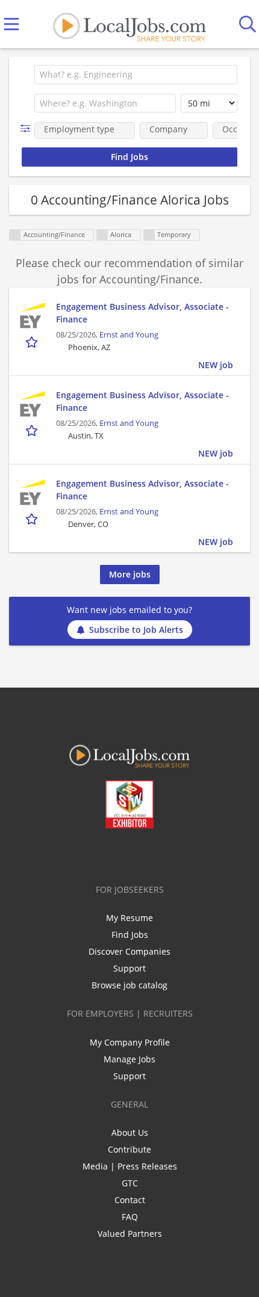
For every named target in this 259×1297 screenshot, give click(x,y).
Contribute (129, 1149)
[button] (28, 128)
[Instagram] (161, 853)
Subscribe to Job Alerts (136, 629)
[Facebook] (82, 853)
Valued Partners (130, 1233)
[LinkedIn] (122, 853)
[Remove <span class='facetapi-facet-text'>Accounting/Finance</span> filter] (15, 235)
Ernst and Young (128, 335)
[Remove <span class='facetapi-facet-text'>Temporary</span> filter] (149, 235)
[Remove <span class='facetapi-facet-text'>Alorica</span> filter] (102, 235)
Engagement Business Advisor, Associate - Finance (142, 313)
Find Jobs (129, 934)
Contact (129, 1200)
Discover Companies (129, 951)
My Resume (129, 917)
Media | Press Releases (130, 1166)
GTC (130, 1183)
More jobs (130, 574)
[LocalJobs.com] (129, 24)
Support (129, 968)
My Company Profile (130, 1042)
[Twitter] (102, 853)
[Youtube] (142, 853)
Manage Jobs (129, 1059)
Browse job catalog (129, 985)
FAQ (130, 1216)
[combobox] (135, 74)
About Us (129, 1132)
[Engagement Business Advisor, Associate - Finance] (32, 315)
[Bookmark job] (32, 341)
